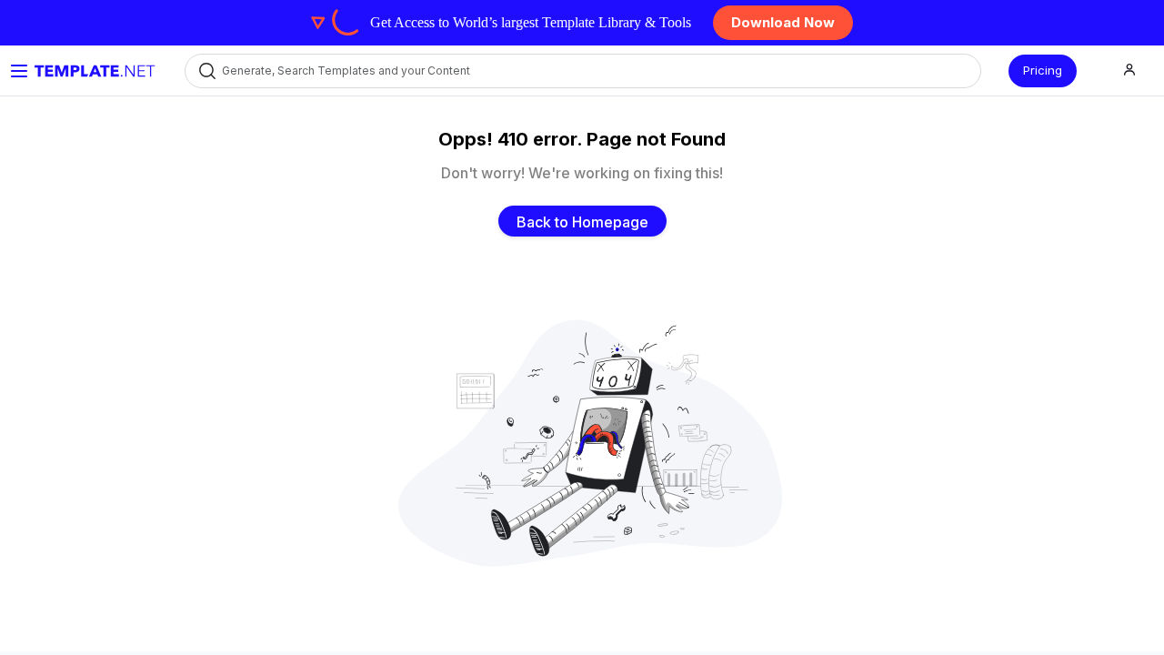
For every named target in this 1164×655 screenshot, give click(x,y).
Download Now (783, 22)
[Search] (206, 70)
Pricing (1042, 70)
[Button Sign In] (1129, 70)
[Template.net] (95, 71)
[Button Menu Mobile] (19, 71)
